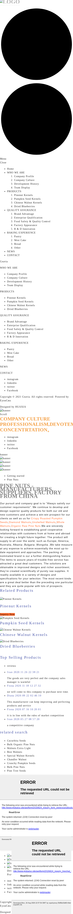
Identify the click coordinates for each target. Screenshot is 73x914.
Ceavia (4, 261)
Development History (26, 184)
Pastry (17, 236)
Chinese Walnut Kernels (28, 202)
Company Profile (24, 176)
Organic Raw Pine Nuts (26, 525)
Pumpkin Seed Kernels (27, 199)
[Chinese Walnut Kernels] (15, 629)
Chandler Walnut (17, 759)
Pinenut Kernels (23, 195)
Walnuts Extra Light (19, 748)
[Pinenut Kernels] (36, 599)
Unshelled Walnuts (44, 522)
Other (17, 247)
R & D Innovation (24, 229)
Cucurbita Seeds (16, 740)
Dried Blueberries (24, 206)
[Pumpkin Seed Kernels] (14, 618)
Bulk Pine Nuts (16, 767)
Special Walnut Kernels (20, 755)
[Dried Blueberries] (12, 641)
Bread (17, 244)
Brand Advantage (24, 214)
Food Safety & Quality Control (32, 221)
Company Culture (24, 180)
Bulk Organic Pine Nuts (21, 744)
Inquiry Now (7, 614)
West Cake (20, 240)
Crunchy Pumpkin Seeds (21, 763)
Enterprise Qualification (28, 217)
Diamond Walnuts (20, 522)
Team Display (22, 187)
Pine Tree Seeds (16, 770)
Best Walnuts (14, 752)
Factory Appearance (25, 225)
